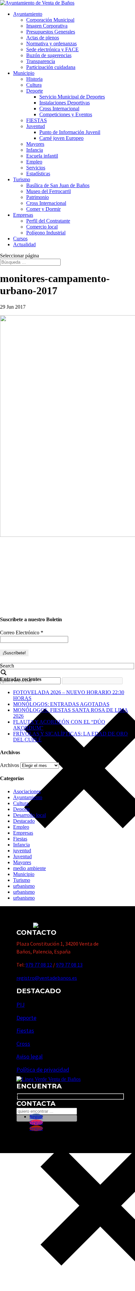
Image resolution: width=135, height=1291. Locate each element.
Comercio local (42, 227)
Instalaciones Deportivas (64, 102)
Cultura (34, 85)
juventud (22, 850)
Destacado (24, 821)
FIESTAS (36, 120)
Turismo (21, 179)
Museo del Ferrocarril (48, 191)
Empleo (34, 161)
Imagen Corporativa (47, 26)
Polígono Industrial (46, 232)
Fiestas (20, 839)
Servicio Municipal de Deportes (72, 96)
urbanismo (24, 886)
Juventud (35, 126)
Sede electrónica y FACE (52, 49)
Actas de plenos (42, 37)
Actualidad (24, 244)
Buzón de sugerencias (48, 55)
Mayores (35, 144)
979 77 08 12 (39, 964)
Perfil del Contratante (48, 221)
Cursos (20, 238)
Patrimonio (37, 197)
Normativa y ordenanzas (51, 43)
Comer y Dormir (43, 209)
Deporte (34, 91)
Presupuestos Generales (50, 31)
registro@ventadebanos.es (46, 977)
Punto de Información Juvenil (69, 132)
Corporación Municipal (50, 20)
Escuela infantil (42, 156)
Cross (23, 1043)
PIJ (20, 1004)
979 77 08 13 (69, 964)
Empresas (23, 215)
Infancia (34, 150)
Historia (34, 79)
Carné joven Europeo (61, 138)
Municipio (23, 73)
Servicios (35, 167)
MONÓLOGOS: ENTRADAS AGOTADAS (61, 704)
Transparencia (40, 61)
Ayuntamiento (27, 14)
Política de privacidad (42, 1069)
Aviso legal (29, 1056)
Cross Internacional (59, 108)
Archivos (9, 765)
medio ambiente (29, 868)
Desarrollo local (29, 815)
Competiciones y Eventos (65, 114)
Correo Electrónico (21, 632)
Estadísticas (38, 173)
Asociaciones (27, 791)
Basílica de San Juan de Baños (57, 185)
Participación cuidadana (50, 67)
